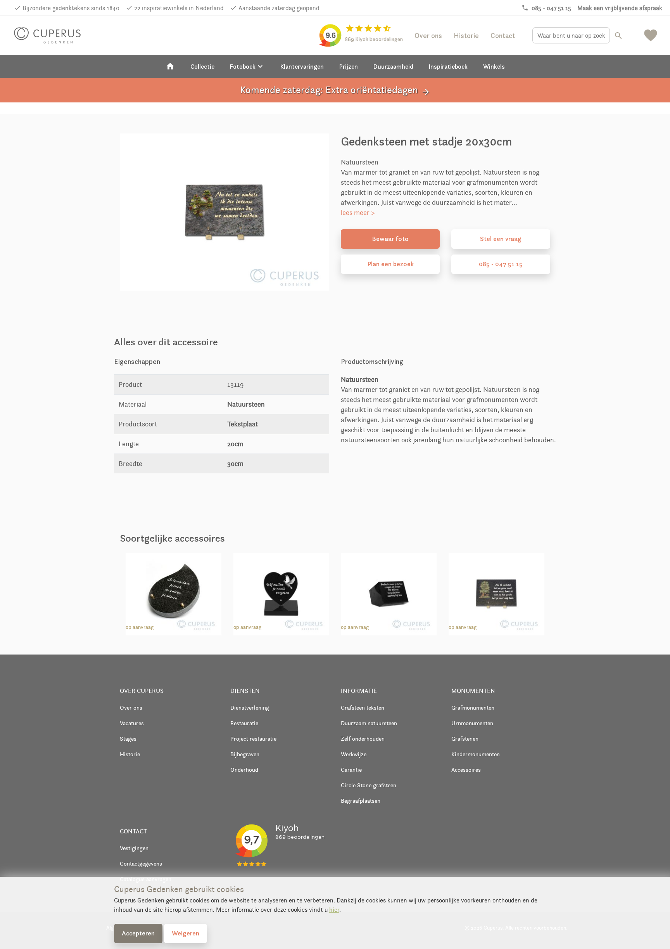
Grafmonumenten (472, 707)
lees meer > (358, 212)
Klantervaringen (302, 66)
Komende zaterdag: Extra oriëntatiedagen (335, 90)
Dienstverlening (249, 707)
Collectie (202, 66)
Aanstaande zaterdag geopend (278, 8)
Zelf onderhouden (363, 738)
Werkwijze (353, 754)
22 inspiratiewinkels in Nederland (179, 8)
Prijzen (348, 66)
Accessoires (466, 769)
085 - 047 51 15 (501, 264)
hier (334, 909)
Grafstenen (464, 738)
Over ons (428, 35)
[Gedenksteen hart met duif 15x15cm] (281, 592)
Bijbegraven (244, 754)
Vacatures (132, 723)
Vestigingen (134, 848)
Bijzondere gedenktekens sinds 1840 (70, 8)
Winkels (494, 66)
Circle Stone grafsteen (368, 785)
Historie (466, 35)
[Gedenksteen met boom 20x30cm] (496, 592)
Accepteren (138, 933)
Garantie (351, 769)
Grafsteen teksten (362, 707)
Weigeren (185, 933)
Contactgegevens (141, 863)
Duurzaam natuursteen (369, 723)
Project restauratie (253, 738)
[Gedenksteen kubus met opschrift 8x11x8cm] (389, 592)
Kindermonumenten (475, 754)
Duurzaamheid (393, 66)
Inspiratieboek (448, 66)
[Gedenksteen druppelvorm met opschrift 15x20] (173, 592)
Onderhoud (244, 769)
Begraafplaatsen (360, 800)
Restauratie (244, 723)
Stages (128, 738)
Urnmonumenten (472, 723)
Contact (502, 35)
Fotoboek (247, 66)
